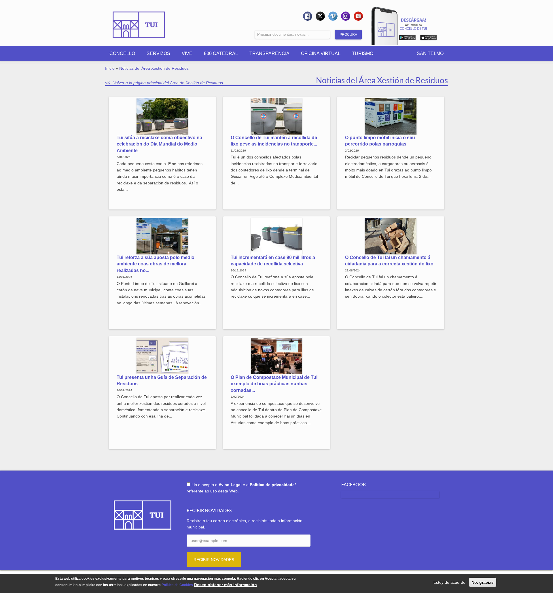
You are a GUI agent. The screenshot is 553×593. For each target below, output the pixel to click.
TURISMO (362, 53)
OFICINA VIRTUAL (320, 53)
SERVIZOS (158, 53)
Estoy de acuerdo (449, 582)
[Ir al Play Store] (407, 38)
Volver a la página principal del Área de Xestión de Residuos (168, 82)
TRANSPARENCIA (269, 53)
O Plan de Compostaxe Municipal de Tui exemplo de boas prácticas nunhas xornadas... (274, 384)
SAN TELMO (430, 53)
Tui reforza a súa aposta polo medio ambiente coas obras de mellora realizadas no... (155, 264)
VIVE (187, 53)
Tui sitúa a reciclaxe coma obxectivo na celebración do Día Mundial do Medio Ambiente (159, 144)
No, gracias (482, 582)
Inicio (110, 68)
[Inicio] (138, 20)
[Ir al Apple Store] (428, 38)
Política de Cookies (177, 585)
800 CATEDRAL (221, 53)
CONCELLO (122, 53)
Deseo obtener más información (225, 585)
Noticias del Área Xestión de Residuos (154, 68)
